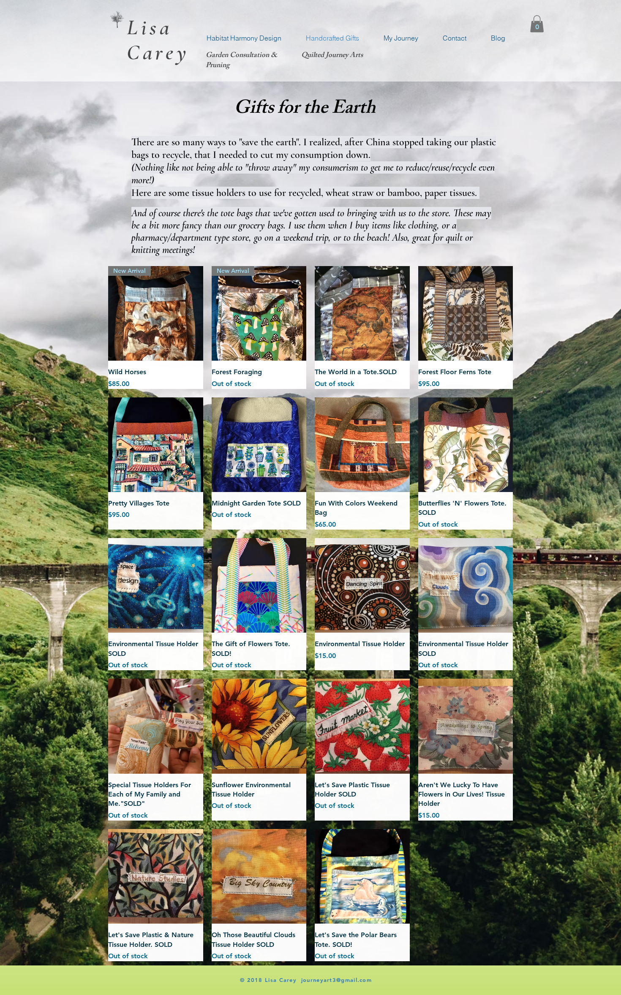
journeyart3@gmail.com (336, 979)
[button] (537, 24)
